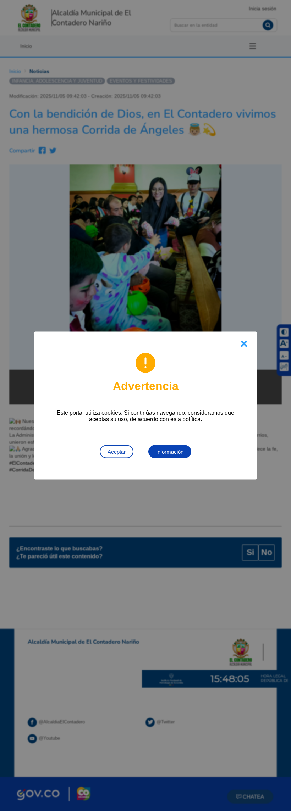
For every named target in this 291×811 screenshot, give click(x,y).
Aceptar (117, 452)
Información (169, 452)
